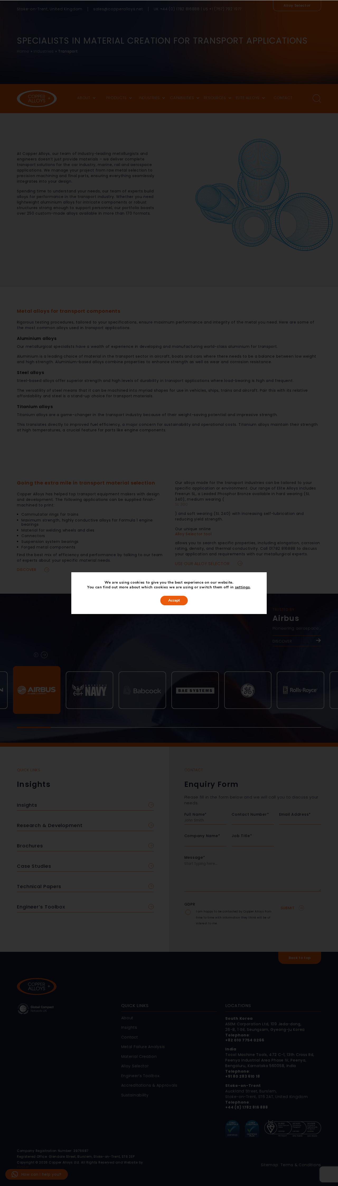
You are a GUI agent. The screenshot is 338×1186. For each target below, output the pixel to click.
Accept (174, 600)
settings (242, 587)
